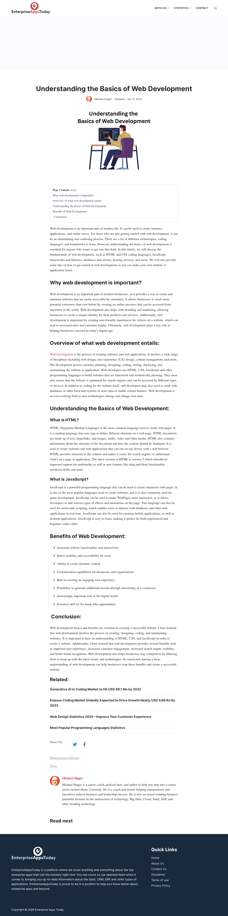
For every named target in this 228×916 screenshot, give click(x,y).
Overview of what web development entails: (77, 200)
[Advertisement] (114, 43)
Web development (61, 354)
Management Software (64, 757)
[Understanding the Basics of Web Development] (75, 744)
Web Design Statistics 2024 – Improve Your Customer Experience (100, 717)
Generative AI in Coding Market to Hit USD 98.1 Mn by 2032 (95, 689)
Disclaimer (158, 874)
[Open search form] (215, 8)
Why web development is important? (73, 195)
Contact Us (159, 869)
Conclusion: (60, 216)
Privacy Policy (160, 885)
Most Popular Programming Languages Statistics (87, 728)
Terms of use (160, 880)
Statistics (181, 7)
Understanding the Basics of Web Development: (80, 206)
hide (73, 190)
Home (155, 858)
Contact (202, 7)
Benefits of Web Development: (70, 211)
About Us (157, 863)
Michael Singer (103, 99)
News (53, 765)
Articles (160, 7)
